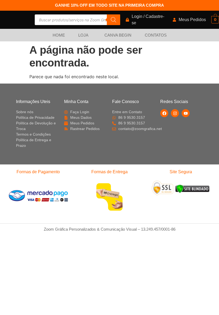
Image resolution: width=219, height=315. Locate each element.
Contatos (156, 35)
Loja (83, 35)
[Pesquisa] (113, 19)
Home (59, 35)
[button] (85, 35)
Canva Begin (117, 35)
